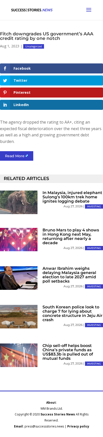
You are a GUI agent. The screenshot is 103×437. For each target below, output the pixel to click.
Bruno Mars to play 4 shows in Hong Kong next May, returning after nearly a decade (70, 236)
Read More (14, 156)
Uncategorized (33, 46)
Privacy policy (78, 426)
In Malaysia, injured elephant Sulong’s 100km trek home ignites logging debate (72, 197)
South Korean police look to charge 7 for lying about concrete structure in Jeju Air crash (72, 313)
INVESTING (94, 206)
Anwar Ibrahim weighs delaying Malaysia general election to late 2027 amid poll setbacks (69, 275)
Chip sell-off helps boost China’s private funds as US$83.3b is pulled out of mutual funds (67, 352)
